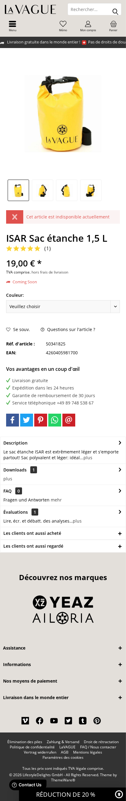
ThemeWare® (63, 780)
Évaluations (15, 512)
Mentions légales (87, 752)
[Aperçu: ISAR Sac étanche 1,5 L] (18, 190)
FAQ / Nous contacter (98, 747)
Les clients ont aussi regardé (33, 546)
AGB (65, 752)
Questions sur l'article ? (70, 329)
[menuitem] (12, 26)
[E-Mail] (68, 420)
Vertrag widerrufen (40, 752)
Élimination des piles (24, 742)
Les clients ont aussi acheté (32, 533)
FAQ (11, 491)
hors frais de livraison (49, 272)
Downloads (15, 470)
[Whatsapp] (54, 420)
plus (87, 457)
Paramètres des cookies (63, 757)
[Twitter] (26, 420)
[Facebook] (12, 420)
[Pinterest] (40, 420)
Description (15, 443)
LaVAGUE (67, 747)
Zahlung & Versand (63, 742)
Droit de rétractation (101, 742)
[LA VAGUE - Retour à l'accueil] (31, 9)
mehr (56, 500)
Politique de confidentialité (32, 747)
